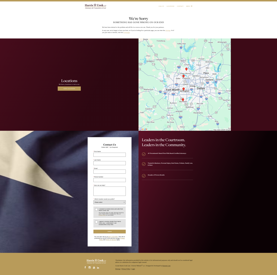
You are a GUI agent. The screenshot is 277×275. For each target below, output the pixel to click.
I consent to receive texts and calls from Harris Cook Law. (111, 212)
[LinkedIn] (98, 267)
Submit (110, 231)
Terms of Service (111, 240)
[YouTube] (94, 267)
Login (133, 269)
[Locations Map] (184, 84)
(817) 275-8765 (113, 236)
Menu (188, 6)
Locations (170, 6)
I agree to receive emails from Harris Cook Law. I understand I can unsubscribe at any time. (110, 223)
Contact (180, 6)
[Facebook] (85, 267)
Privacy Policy (102, 215)
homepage (126, 32)
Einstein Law (166, 266)
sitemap (167, 30)
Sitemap (117, 269)
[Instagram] (89, 267)
